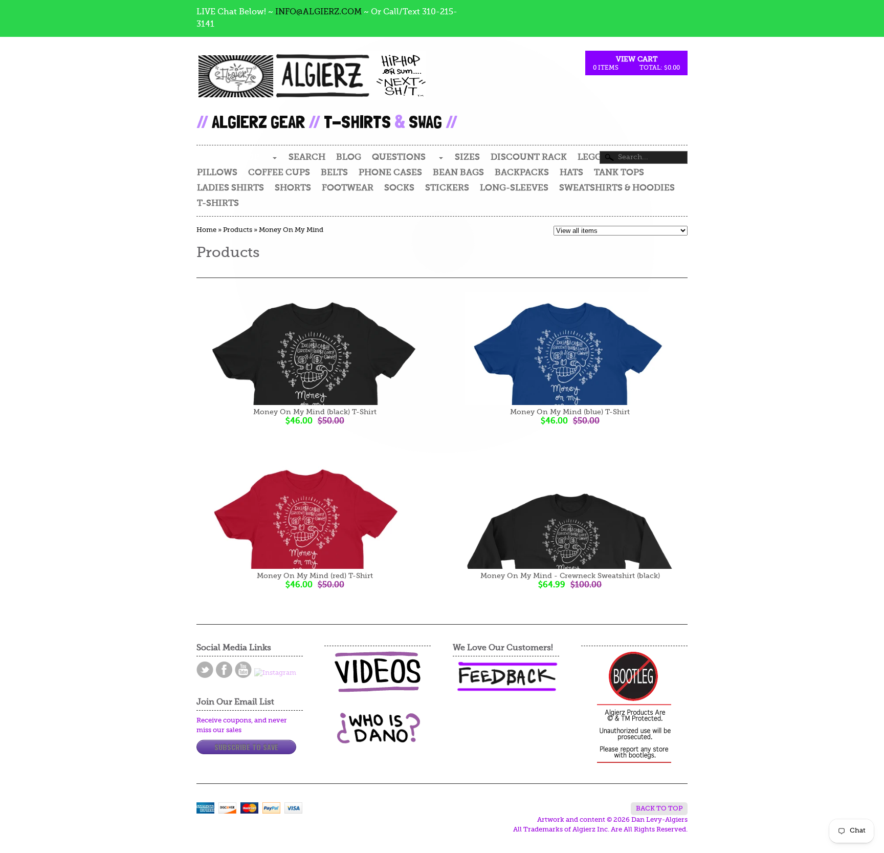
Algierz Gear (258, 121)
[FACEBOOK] (224, 670)
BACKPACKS (522, 172)
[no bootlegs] (634, 708)
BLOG (348, 157)
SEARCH (307, 157)
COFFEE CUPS (279, 172)
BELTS (334, 172)
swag (425, 121)
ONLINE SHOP (227, 157)
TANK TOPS (619, 172)
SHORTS (293, 188)
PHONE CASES (390, 172)
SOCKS (399, 188)
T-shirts (357, 121)
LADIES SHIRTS (230, 188)
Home (206, 230)
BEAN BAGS (458, 172)
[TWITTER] (204, 670)
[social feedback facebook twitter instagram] (506, 677)
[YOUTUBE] (243, 670)
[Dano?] (377, 739)
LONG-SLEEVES (514, 188)
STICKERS (447, 188)
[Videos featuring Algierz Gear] (377, 671)
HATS (571, 172)
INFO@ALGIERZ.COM (318, 12)
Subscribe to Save (246, 746)
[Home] (311, 85)
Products (237, 230)
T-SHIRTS (218, 203)
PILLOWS (217, 172)
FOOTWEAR (347, 188)
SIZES (467, 157)
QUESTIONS (399, 157)
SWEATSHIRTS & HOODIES (617, 188)
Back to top (659, 808)
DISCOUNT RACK (529, 157)
